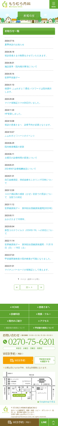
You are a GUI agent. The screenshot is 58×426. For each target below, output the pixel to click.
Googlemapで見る (47, 402)
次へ (28, 287)
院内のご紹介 (15, 321)
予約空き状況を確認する (44, 360)
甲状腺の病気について (44, 328)
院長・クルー (44, 314)
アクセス (44, 321)
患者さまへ (44, 307)
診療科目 (15, 314)
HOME (15, 307)
